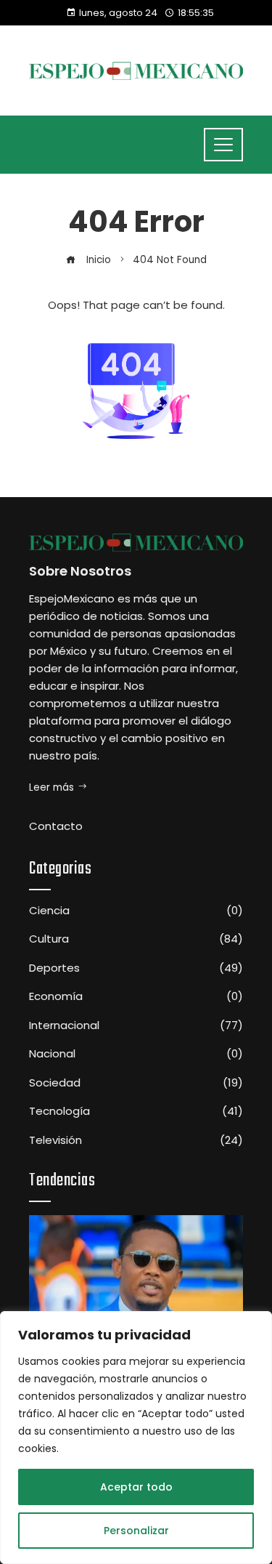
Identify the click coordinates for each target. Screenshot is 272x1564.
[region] (136, 1437)
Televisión (136, 1140)
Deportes (136, 968)
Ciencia (136, 910)
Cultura (136, 939)
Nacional (136, 1054)
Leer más (51, 787)
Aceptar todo (136, 1487)
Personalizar (136, 1530)
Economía (136, 996)
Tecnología (136, 1111)
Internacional (136, 1025)
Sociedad (136, 1083)
